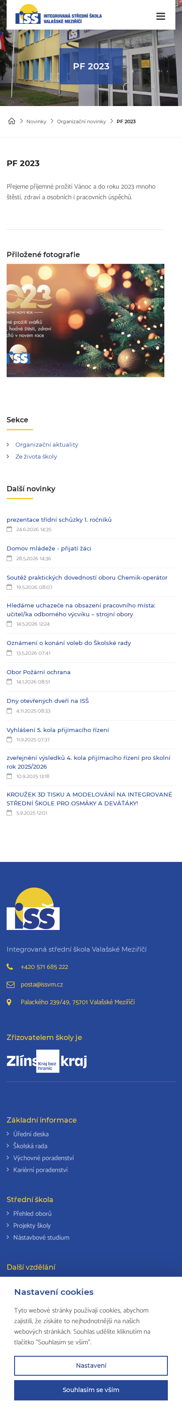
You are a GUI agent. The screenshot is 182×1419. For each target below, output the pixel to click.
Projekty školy (32, 1225)
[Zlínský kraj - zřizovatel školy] (46, 1061)
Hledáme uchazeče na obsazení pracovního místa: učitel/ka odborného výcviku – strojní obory (81, 610)
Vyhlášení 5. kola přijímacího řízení (58, 729)
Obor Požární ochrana (39, 671)
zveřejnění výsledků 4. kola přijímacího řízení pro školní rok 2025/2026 (89, 762)
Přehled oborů (32, 1213)
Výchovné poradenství (43, 1158)
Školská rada (30, 1146)
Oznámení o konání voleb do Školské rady (69, 642)
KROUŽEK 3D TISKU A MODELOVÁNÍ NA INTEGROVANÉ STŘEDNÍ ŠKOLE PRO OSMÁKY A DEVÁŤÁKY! (89, 799)
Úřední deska (31, 1134)
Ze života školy (36, 456)
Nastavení (91, 1365)
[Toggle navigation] (161, 16)
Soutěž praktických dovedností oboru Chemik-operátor (87, 577)
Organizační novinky (81, 121)
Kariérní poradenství (40, 1170)
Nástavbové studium (41, 1237)
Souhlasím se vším (91, 1389)
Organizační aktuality (46, 444)
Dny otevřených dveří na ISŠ (48, 700)
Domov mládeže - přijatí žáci (49, 548)
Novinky (36, 121)
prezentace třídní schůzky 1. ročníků (59, 519)
